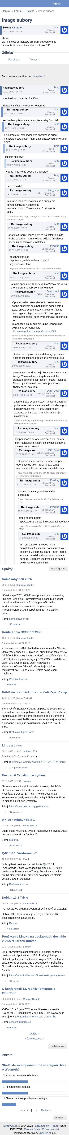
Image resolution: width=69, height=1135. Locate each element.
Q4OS (46, 864)
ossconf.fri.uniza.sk (20, 1022)
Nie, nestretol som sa (17, 1086)
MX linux (14, 840)
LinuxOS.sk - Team (46, 1125)
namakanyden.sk (19, 619)
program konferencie (27, 1016)
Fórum (18, 11)
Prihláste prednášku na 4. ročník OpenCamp (34, 692)
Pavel (26, 859)
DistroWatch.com (18, 884)
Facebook (14, 59)
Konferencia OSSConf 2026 (22, 632)
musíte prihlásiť (37, 76)
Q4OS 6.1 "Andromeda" (19, 853)
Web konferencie (18, 679)
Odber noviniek (50, 1129)
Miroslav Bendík (25, 585)
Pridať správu (58, 568)
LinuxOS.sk (13, 3)
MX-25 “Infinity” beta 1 (18, 819)
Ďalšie (33, 1033)
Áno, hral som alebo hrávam (21, 1075)
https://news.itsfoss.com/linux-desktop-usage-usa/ (37, 975)
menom (27, 781)
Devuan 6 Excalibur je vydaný (24, 775)
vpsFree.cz (45, 1133)
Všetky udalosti (33, 1038)
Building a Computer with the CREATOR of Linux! (37, 762)
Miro (56, 27)
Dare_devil (53, 190)
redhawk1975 (30, 751)
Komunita (15, 624)
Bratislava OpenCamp (21, 732)
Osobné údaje (32, 1129)
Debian (13, 923)
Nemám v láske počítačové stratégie (26, 1098)
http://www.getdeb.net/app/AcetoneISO (34, 331)
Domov (6, 11)
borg (56, 87)
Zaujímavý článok (19, 767)
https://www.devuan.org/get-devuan (29, 806)
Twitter (33, 59)
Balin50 (27, 946)
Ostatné (30, 11)
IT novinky (15, 981)
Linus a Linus (12, 745)
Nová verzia (16, 812)
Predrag (54, 246)
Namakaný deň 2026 (17, 579)
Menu (57, 3)
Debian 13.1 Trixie (15, 897)
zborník (51, 1016)
